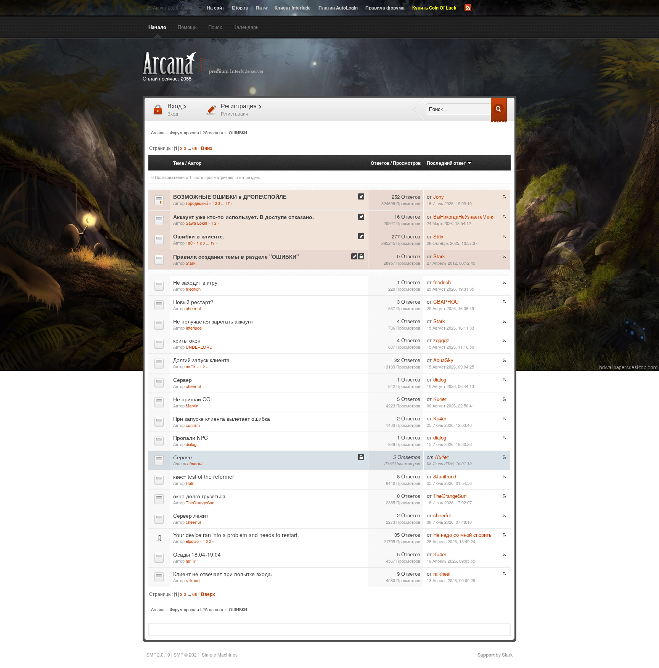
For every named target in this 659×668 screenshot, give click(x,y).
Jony (438, 196)
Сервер (182, 379)
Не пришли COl (192, 399)
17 (228, 203)
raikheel (193, 580)
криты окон (187, 340)
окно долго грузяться (199, 496)
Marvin (192, 405)
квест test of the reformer (203, 476)
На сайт (215, 8)
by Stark (495, 654)
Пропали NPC (190, 437)
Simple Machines (220, 654)
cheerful (193, 308)
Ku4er (439, 398)
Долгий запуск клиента (201, 360)
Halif (190, 483)
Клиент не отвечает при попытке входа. (222, 574)
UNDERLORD (199, 347)
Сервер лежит (190, 515)
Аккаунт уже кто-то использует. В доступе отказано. (243, 217)
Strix (438, 236)
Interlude (194, 328)
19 (212, 243)
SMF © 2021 (186, 654)
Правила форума (385, 8)
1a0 (189, 243)
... (190, 148)
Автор (194, 162)
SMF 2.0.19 (158, 654)
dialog (439, 379)
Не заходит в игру (195, 282)
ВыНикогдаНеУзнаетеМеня (464, 216)
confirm (193, 425)
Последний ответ (447, 162)
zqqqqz (441, 340)
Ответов (380, 162)
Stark (191, 263)
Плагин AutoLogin (338, 8)
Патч (261, 8)
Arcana (211, 63)
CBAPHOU (446, 301)
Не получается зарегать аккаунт (213, 321)
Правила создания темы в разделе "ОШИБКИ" (236, 256)
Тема (178, 162)
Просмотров (407, 162)
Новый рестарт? (193, 302)
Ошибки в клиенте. (198, 236)
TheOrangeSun (200, 502)
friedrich (193, 289)
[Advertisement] (416, 67)
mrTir (191, 366)
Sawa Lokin (196, 223)
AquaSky (443, 360)
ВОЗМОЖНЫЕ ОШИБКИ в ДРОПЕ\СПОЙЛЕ (229, 196)
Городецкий (197, 203)
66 (195, 148)
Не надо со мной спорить (462, 534)
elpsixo (192, 541)
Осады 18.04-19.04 (197, 554)
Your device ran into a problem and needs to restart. (236, 535)
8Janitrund (444, 476)
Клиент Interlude (293, 8)
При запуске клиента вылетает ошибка (221, 418)
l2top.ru (240, 8)
